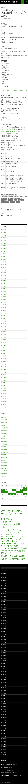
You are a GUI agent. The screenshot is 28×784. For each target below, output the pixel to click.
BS (8, 194)
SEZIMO (9, 18)
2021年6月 (3, 396)
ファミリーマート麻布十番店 (8, 131)
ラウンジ (4, 548)
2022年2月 (3, 374)
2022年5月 (3, 366)
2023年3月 (3, 339)
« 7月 (2, 500)
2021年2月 (3, 407)
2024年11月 (3, 286)
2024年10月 (3, 288)
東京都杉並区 (4, 446)
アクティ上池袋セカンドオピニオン (9, 772)
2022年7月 (3, 361)
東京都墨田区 (4, 436)
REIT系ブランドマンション (7, 196)
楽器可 (21, 556)
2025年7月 (3, 264)
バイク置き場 (4, 200)
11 (6, 492)
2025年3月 (3, 275)
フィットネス (16, 543)
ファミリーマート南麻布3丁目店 (9, 129)
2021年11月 (3, 382)
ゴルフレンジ (15, 534)
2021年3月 (3, 404)
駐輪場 (18, 201)
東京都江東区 (4, 454)
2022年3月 (3, 372)
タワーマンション (18, 536)
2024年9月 (3, 291)
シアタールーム (5, 536)
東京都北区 (3, 425)
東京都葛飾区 (4, 471)
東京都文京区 (4, 441)
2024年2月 (3, 310)
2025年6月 (3, 267)
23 (25, 494)
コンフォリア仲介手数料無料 (9, 2)
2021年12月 (3, 380)
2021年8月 (3, 390)
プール (22, 543)
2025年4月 (3, 272)
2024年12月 (3, 283)
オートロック (11, 198)
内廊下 (15, 200)
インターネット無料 (10, 524)
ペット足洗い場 (15, 546)
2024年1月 (3, 313)
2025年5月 (3, 270)
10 (2, 492)
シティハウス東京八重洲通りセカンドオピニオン (12, 209)
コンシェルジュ (6, 534)
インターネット (23, 196)
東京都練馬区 (4, 465)
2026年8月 (3, 229)
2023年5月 (3, 334)
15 (21, 492)
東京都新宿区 (4, 444)
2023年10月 (3, 321)
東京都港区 (3, 7)
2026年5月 (3, 237)
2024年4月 (3, 305)
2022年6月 (3, 364)
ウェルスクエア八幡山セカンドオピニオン (11, 767)
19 (10, 494)
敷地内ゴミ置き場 (5, 201)
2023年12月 (3, 315)
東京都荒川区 (4, 468)
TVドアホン (16, 196)
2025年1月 (3, 280)
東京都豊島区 (4, 473)
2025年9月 (3, 259)
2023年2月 (3, 342)
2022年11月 (3, 350)
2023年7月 (3, 329)
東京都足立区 (4, 476)
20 (14, 494)
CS (16, 194)
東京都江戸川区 (4, 452)
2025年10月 (3, 256)
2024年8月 (3, 294)
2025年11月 (3, 253)
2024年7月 (3, 296)
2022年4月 (3, 369)
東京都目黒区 (4, 462)
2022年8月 (3, 358)
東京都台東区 (4, 430)
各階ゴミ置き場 (11, 551)
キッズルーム (14, 532)
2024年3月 (3, 307)
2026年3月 (3, 243)
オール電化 (17, 530)
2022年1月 (3, 377)
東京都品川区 (4, 433)
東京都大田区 (4, 438)
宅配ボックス (21, 200)
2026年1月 (3, 248)
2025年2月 (3, 278)
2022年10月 (3, 353)
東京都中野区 (4, 422)
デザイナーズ (18, 198)
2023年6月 (3, 331)
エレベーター (4, 198)
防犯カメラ (13, 201)
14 (17, 492)
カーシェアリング (5, 532)
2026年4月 (3, 240)
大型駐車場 (21, 551)
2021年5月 (3, 399)
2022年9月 (3, 356)
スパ (10, 536)
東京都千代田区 (4, 428)
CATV (12, 194)
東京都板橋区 (4, 449)
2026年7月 (3, 232)
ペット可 (10, 200)
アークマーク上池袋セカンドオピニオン (10, 770)
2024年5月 (3, 302)
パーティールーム (6, 543)
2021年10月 (3, 385)
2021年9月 (3, 388)
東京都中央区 (4, 420)
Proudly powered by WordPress (7, 782)
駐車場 (15, 559)
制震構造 (3, 551)
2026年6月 (3, 235)
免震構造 (10, 548)
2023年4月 (3, 337)
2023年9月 (3, 323)
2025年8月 (3, 262)
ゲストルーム (22, 532)
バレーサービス (17, 541)
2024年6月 (3, 299)
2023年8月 (3, 326)
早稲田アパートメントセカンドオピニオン (11, 214)
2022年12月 (3, 348)
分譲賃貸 (23, 548)
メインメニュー (26, 2)
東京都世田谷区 (4, 417)
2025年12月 (3, 251)
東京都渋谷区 (4, 457)
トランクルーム (20, 539)
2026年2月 (3, 245)
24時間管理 (4, 194)
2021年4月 (3, 401)
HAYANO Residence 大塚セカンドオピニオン (11, 775)
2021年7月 (3, 393)
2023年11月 (3, 318)
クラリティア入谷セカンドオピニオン (10, 764)
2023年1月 (3, 345)
